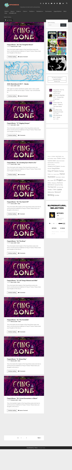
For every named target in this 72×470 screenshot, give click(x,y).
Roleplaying (54, 182)
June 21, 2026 (14, 164)
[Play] (50, 223)
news (49, 180)
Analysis (49, 156)
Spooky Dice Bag (58, 184)
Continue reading (12, 57)
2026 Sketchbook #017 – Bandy (24, 71)
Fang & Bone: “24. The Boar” (24, 229)
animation (53, 156)
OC (55, 180)
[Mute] (59, 223)
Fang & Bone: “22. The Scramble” (24, 307)
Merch (65, 11)
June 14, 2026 (14, 203)
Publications (39, 11)
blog (63, 156)
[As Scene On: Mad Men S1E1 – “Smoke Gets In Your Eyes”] (50, 96)
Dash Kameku (51, 162)
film (52, 174)
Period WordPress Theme (32, 447)
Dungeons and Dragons (54, 166)
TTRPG (54, 189)
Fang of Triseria (53, 171)
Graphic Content (56, 174)
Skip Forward (64, 223)
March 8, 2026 (14, 360)
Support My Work (57, 11)
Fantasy (61, 171)
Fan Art (49, 168)
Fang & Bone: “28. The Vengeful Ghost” (24, 32)
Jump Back (63, 223)
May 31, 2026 (13, 282)
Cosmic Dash (52, 161)
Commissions (48, 11)
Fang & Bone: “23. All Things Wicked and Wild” (24, 268)
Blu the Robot (50, 158)
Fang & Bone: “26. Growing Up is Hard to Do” (24, 150)
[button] (57, 228)
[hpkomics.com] (11, 7)
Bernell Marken (58, 156)
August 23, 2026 (14, 46)
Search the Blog (51, 22)
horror (62, 174)
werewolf (58, 192)
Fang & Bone (56, 168)
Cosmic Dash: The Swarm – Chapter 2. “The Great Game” (58, 104)
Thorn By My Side (59, 187)
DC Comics (56, 162)
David (20, 46)
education (63, 166)
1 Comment (22, 214)
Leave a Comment (23, 56)
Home (6, 11)
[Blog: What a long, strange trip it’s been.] (50, 110)
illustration (51, 177)
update (59, 189)
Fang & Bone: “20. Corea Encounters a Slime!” (24, 386)
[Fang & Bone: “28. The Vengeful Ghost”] (50, 90)
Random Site (57, 81)
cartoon (55, 158)
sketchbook (51, 184)
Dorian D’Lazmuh (51, 164)
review (64, 180)
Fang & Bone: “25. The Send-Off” (24, 189)
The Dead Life (52, 187)
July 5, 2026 (13, 124)
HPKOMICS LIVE (12, 13)
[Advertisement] (24, 425)
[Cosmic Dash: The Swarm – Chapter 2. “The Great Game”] (50, 103)
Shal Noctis (60, 183)
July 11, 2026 (13, 85)
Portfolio (31, 11)
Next (39, 438)
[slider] (53, 223)
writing (51, 195)
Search (63, 25)
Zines (6, 13)
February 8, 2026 (14, 400)
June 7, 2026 (13, 242)
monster (63, 177)
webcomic (51, 192)
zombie (56, 195)
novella (51, 180)
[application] (57, 223)
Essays (18, 11)
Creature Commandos (60, 160)
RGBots (49, 183)
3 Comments (22, 174)
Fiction (24, 11)
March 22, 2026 (14, 321)
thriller (50, 189)
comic (59, 158)
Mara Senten (58, 177)
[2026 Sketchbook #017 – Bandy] (50, 116)
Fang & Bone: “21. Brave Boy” (24, 346)
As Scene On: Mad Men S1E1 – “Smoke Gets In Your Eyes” (59, 97)
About (12, 11)
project (59, 180)
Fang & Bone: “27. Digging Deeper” (24, 111)
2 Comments (22, 135)
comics (63, 158)
